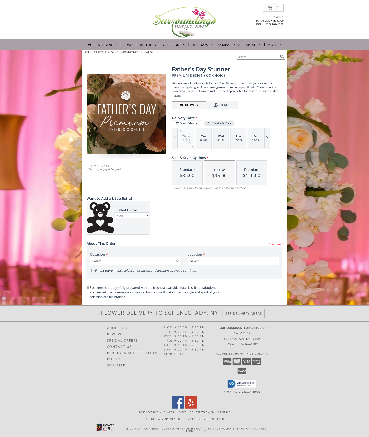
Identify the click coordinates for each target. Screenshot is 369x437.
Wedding (105, 45)
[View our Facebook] (178, 407)
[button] (273, 8)
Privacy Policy (220, 428)
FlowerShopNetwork (187, 428)
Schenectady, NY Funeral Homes (162, 412)
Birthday (148, 45)
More (272, 45)
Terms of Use (196, 431)
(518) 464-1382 (273, 24)
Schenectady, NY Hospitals (210, 412)
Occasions (172, 45)
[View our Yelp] (191, 407)
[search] (282, 56)
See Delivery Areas (243, 313)
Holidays (200, 45)
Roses (128, 45)
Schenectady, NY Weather (163, 419)
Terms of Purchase (251, 428)
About (252, 45)
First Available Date (219, 123)
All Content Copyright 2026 (146, 428)
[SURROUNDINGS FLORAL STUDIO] (184, 22)
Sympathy (227, 45)
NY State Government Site (205, 419)
